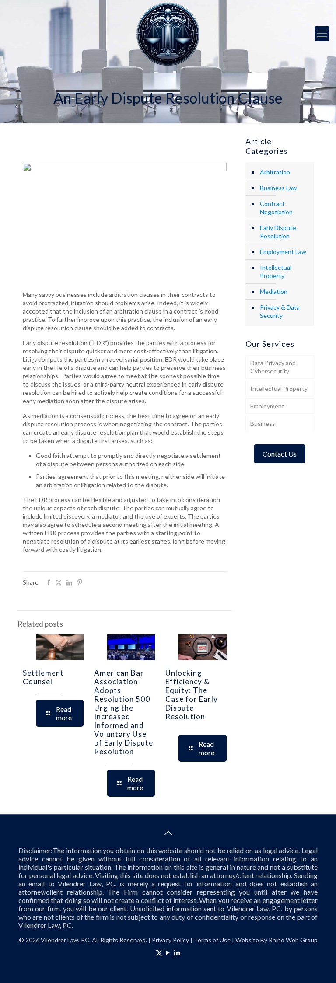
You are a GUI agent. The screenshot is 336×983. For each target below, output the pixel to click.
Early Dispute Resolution (278, 232)
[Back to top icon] (168, 832)
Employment (267, 406)
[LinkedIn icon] (177, 952)
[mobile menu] (322, 33)
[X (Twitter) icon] (159, 952)
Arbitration (275, 172)
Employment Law (283, 251)
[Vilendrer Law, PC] (168, 33)
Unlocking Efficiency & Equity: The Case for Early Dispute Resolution (191, 694)
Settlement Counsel (43, 677)
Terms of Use (212, 940)
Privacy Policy (170, 940)
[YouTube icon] (168, 952)
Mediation (273, 291)
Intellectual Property (275, 271)
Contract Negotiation (276, 208)
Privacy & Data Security (280, 311)
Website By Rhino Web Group (276, 940)
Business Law (278, 188)
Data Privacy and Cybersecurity (273, 367)
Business (262, 423)
